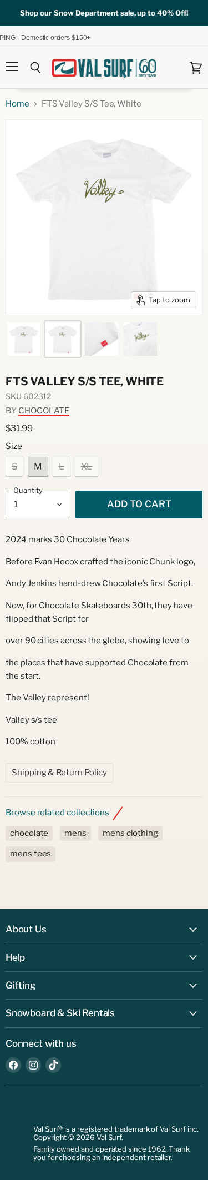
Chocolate (43, 411)
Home (17, 104)
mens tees (30, 854)
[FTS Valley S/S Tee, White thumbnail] (24, 339)
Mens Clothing (130, 833)
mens (75, 833)
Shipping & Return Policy (59, 773)
